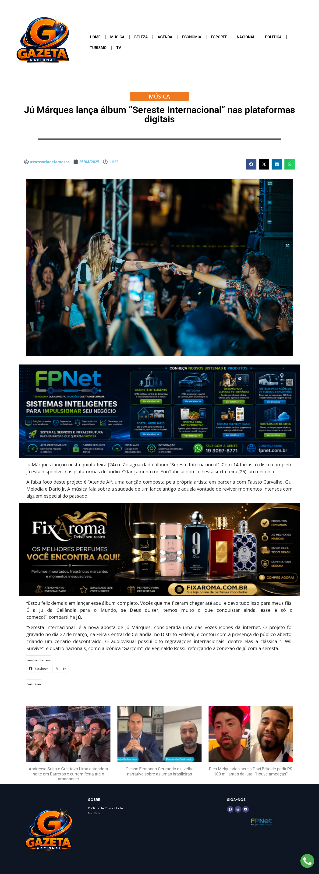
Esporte (219, 37)
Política (273, 37)
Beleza (141, 37)
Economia (191, 37)
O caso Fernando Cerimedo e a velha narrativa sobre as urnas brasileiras (160, 771)
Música (117, 37)
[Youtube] (245, 809)
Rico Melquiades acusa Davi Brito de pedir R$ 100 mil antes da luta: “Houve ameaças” (250, 771)
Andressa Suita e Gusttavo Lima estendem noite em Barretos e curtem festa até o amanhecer (68, 773)
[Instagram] (238, 809)
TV (118, 48)
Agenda (165, 37)
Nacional (246, 37)
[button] (251, 164)
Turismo (98, 48)
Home (95, 37)
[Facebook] (230, 809)
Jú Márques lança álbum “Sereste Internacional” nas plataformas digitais (159, 114)
